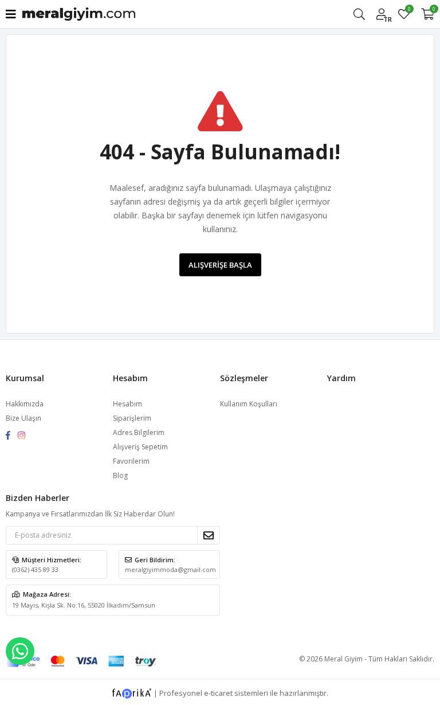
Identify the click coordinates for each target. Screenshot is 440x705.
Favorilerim (409, 11)
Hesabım (127, 404)
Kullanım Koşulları (248, 404)
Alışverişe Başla (220, 265)
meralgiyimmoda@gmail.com (170, 569)
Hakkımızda (25, 404)
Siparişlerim (132, 418)
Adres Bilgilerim (138, 432)
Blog (120, 475)
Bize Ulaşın (23, 418)
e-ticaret (218, 692)
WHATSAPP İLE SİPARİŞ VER (20, 651)
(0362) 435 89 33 (35, 569)
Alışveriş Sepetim (140, 447)
